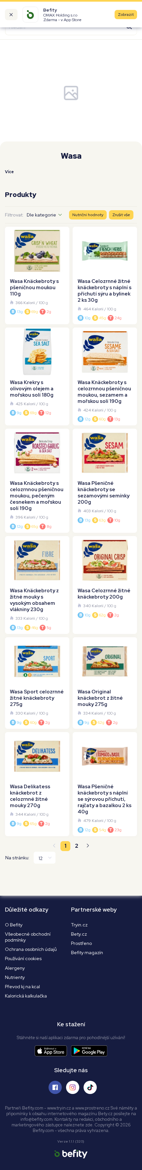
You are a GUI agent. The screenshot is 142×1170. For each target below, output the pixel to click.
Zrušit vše (121, 214)
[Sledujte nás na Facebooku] (55, 1087)
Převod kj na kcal (22, 987)
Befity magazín (87, 953)
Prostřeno (81, 943)
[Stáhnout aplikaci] (53, 1050)
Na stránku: (17, 858)
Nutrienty (15, 977)
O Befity (13, 925)
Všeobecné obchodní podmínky (28, 937)
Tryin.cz (79, 925)
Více (9, 172)
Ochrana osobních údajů (31, 949)
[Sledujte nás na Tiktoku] (90, 1087)
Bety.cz (79, 934)
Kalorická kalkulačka (26, 996)
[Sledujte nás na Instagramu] (72, 1087)
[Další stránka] (88, 846)
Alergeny (15, 968)
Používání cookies (23, 958)
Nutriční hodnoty (87, 214)
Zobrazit (126, 14)
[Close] (11, 14)
